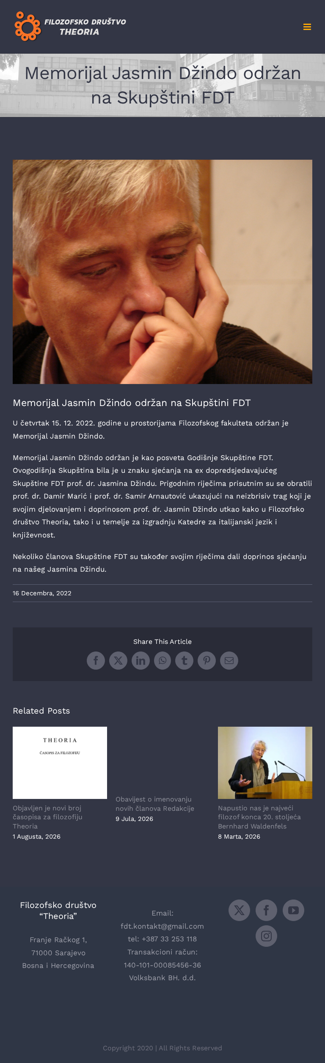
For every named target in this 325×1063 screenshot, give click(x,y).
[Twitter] (239, 910)
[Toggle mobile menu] (307, 26)
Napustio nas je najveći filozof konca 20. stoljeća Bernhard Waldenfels (265, 763)
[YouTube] (293, 910)
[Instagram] (266, 936)
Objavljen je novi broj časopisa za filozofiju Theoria (60, 763)
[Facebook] (266, 910)
